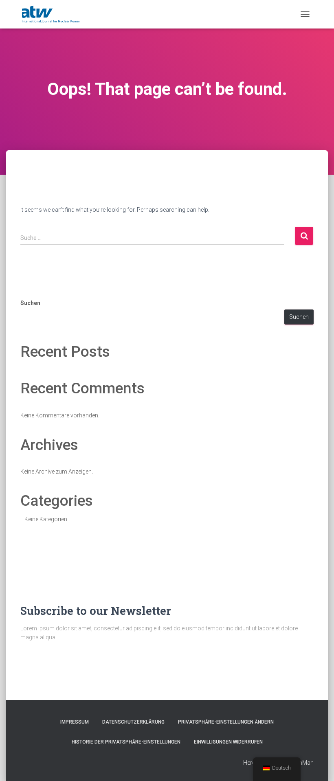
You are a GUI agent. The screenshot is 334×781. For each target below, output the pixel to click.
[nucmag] (50, 14)
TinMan (304, 762)
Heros (251, 762)
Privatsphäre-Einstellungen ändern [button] (226, 722)
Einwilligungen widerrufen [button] (228, 742)
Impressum (74, 722)
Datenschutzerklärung (133, 722)
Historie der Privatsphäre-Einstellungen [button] (126, 742)
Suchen (30, 303)
